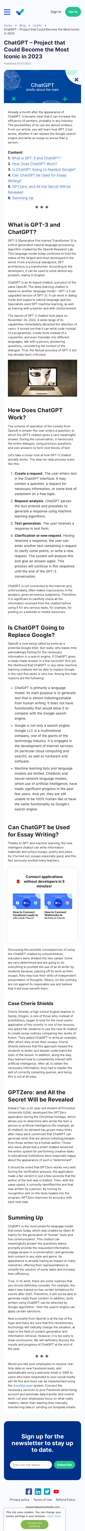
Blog (22, 25)
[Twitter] (47, 1491)
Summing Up (22, 198)
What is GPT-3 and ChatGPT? (36, 158)
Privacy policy (19, 1499)
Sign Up (73, 11)
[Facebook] (29, 1491)
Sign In (56, 11)
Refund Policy (65, 1499)
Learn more (54, 1516)
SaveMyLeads (23, 1385)
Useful (37, 25)
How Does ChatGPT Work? (34, 164)
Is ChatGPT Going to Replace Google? (44, 169)
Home (8, 25)
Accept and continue (35, 1524)
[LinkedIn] (38, 1491)
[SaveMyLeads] (20, 11)
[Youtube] (56, 1491)
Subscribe (64, 1465)
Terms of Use (42, 1499)
